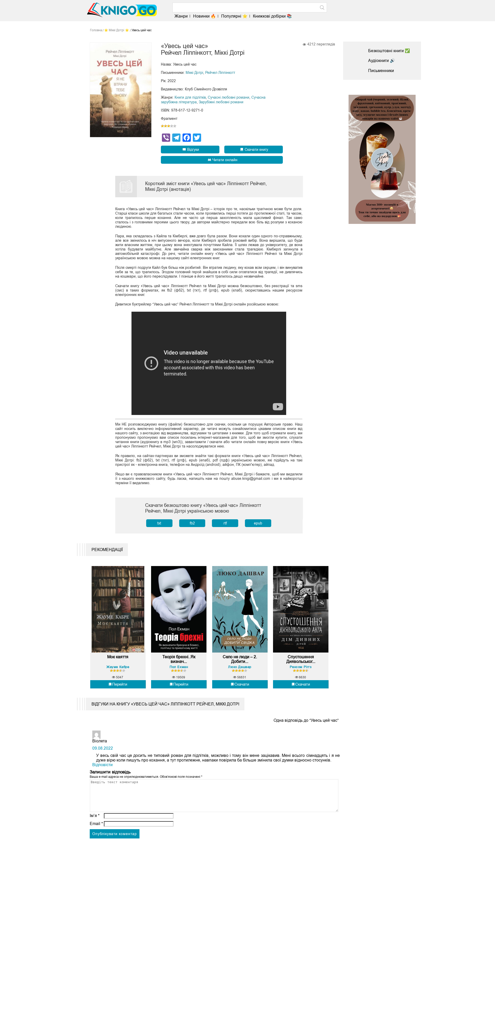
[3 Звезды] (168, 126)
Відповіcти (102, 765)
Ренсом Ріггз (300, 667)
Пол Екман (179, 667)
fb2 (192, 523)
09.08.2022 (102, 748)
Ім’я (95, 815)
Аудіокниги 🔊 (381, 60)
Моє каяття (117, 657)
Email (96, 823)
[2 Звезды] (165, 126)
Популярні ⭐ (234, 16)
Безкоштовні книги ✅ (389, 51)
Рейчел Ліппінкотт (220, 72)
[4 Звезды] (171, 126)
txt (159, 523)
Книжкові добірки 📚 (272, 16)
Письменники (381, 70)
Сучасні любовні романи (228, 97)
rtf (225, 523)
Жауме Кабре (117, 667)
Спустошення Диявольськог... (300, 659)
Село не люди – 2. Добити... (240, 659)
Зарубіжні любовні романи (221, 102)
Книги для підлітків (190, 97)
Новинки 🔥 (204, 16)
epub (258, 523)
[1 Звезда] (162, 126)
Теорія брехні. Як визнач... (178, 659)
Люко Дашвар (239, 667)
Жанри (181, 16)
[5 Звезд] (174, 126)
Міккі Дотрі (194, 72)
